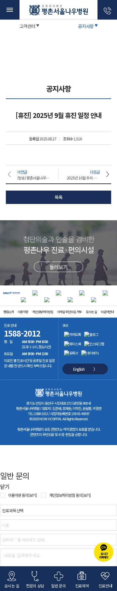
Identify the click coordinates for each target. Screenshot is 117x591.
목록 (58, 197)
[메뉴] (10, 10)
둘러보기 (58, 267)
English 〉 (85, 369)
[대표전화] (107, 10)
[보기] (32, 495)
